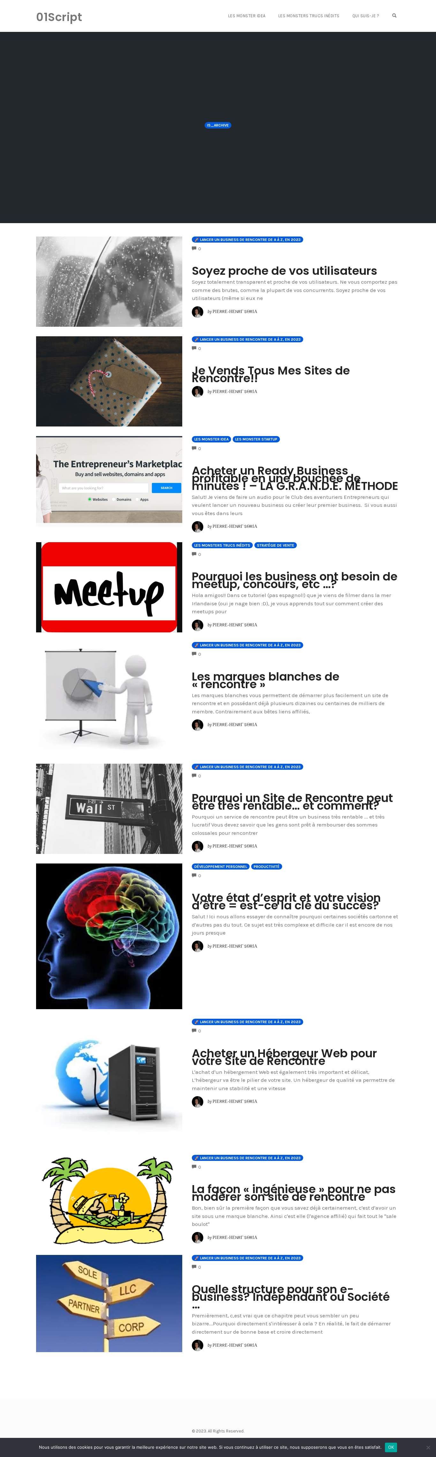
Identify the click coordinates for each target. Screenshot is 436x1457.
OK (391, 1447)
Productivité (267, 866)
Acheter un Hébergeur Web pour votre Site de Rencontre (284, 1057)
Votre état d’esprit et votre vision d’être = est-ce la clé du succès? (286, 902)
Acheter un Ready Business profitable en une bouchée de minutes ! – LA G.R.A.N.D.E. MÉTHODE (295, 478)
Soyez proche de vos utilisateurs (284, 271)
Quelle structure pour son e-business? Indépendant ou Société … (291, 1297)
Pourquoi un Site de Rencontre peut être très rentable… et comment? (292, 802)
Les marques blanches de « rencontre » (265, 680)
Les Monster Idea (247, 15)
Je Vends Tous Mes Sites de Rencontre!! (271, 374)
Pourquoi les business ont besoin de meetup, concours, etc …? (294, 580)
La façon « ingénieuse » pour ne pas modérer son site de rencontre (294, 1193)
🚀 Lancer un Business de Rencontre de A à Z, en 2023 (247, 239)
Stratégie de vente (275, 545)
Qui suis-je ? (366, 15)
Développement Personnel (220, 866)
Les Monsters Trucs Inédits (309, 15)
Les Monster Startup (256, 439)
